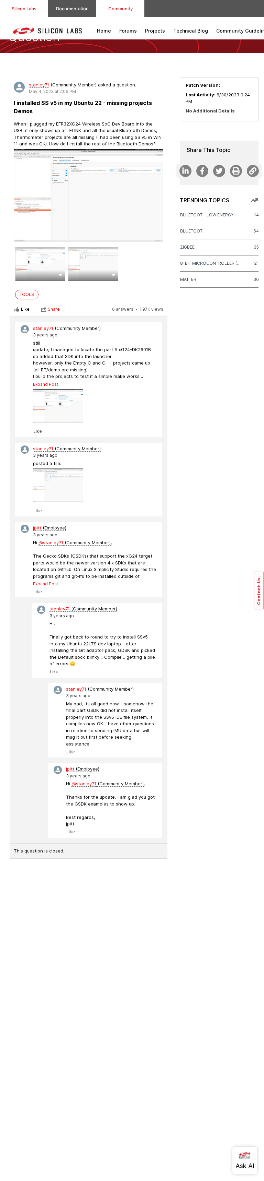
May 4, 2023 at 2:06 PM (52, 91)
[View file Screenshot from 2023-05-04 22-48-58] (58, 485)
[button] (60, 274)
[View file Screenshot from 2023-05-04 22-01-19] (93, 264)
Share (54, 309)
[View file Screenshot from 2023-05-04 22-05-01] (40, 264)
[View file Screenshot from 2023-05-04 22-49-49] (58, 405)
